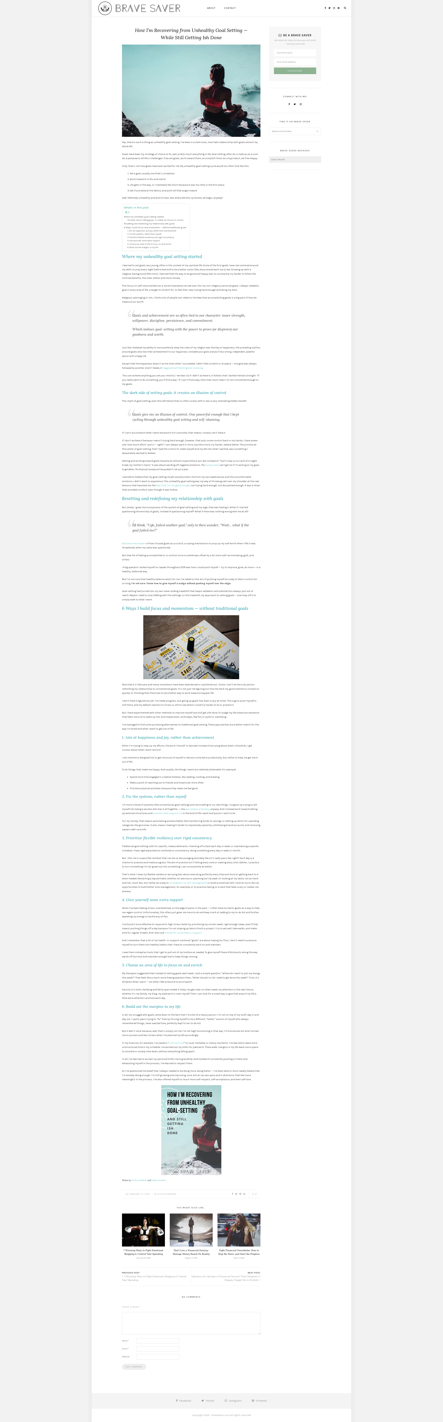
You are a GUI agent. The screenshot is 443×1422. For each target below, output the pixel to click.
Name (125, 1340)
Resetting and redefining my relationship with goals (149, 223)
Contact (230, 8)
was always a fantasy (197, 809)
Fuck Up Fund (176, 1042)
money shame (212, 465)
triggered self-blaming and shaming (182, 368)
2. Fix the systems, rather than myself (144, 234)
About (211, 8)
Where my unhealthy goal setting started (144, 216)
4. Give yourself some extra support (143, 241)
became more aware (134, 543)
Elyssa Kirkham (166, 1194)
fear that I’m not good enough (173, 485)
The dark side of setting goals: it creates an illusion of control (155, 220)
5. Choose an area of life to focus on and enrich (149, 244)
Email (125, 1348)
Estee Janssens (159, 1180)
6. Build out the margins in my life (142, 247)
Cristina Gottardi (139, 1180)
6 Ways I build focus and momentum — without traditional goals (155, 227)
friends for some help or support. (183, 932)
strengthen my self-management (188, 882)
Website (125, 1356)
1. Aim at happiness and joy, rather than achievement (151, 231)
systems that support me (167, 813)
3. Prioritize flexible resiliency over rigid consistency (150, 237)
